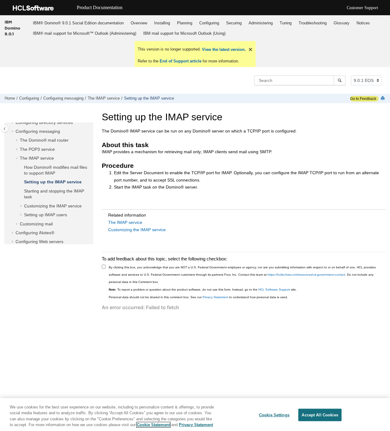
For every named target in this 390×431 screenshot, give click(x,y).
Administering (261, 23)
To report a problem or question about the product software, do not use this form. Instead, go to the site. (203, 289)
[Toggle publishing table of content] (5, 128)
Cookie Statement (153, 424)
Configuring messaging (63, 98)
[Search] (340, 80)
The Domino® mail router (44, 140)
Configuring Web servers (39, 241)
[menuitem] (78, 23)
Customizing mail (36, 223)
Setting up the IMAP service (149, 98)
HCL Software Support (274, 289)
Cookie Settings (274, 415)
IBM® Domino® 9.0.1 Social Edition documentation (78, 23)
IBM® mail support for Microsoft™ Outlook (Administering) (84, 33)
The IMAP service (104, 98)
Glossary (341, 23)
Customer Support (362, 7)
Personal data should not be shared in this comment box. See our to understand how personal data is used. (198, 297)
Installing (162, 23)
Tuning (286, 23)
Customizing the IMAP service (53, 205)
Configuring (209, 23)
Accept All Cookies (320, 415)
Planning (184, 23)
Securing (234, 23)
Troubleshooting (313, 23)
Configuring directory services (44, 122)
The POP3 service (37, 149)
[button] (13, 123)
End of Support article (180, 61)
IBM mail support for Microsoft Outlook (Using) (184, 33)
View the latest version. (223, 49)
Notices (363, 23)
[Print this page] (383, 98)
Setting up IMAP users (45, 214)
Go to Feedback (363, 99)
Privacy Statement (215, 297)
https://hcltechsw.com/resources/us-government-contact (306, 274)
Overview (139, 23)
